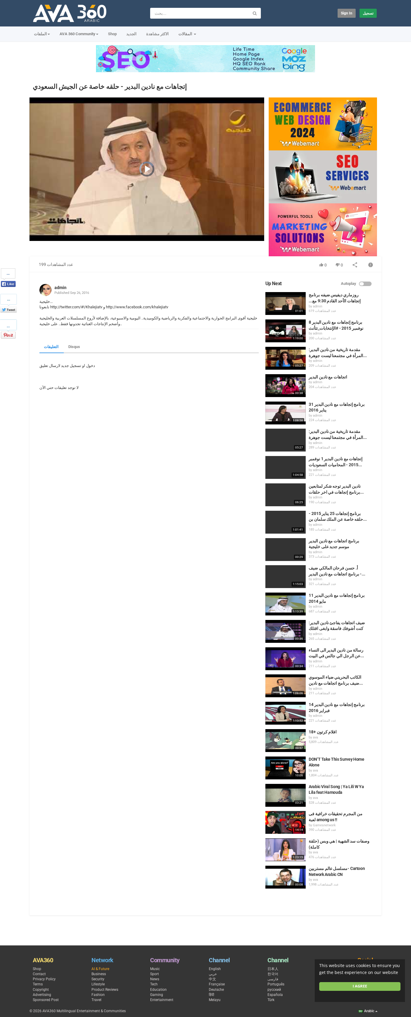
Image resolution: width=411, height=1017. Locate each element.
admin (60, 287)
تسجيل (368, 13)
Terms (38, 984)
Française (217, 984)
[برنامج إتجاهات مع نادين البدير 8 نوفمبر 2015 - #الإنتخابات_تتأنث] (285, 330)
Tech (154, 984)
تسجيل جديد (71, 365)
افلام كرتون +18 (323, 731)
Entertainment (161, 1000)
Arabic (369, 1011)
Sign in (346, 13)
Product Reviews (104, 990)
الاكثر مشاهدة (157, 34)
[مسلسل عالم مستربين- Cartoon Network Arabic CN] (285, 877)
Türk (270, 1000)
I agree (360, 986)
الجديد (131, 34)
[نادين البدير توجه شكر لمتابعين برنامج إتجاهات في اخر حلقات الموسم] (285, 494)
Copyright (41, 990)
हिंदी (211, 995)
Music (155, 969)
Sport (154, 974)
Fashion (98, 995)
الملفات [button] (40, 34)
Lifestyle (98, 984)
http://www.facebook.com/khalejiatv (137, 307)
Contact (39, 974)
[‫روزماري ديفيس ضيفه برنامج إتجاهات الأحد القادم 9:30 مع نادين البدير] (285, 303)
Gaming (156, 995)
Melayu (215, 1000)
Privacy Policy (44, 979)
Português (275, 984)
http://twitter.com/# (66, 307)
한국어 (272, 974)
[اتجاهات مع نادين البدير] (285, 385)
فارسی (272, 979)
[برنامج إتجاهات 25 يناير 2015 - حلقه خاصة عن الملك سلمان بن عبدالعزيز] (285, 522)
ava (315, 737)
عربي (213, 974)
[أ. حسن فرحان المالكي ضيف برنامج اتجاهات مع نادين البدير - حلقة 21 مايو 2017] (285, 576)
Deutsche (216, 990)
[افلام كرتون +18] (285, 740)
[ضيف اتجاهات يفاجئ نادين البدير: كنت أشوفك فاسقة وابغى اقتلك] (285, 631)
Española (275, 995)
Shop (112, 34)
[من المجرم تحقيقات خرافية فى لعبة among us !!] (285, 822)
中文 (212, 979)
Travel (96, 1000)
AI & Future (100, 969)
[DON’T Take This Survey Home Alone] (285, 768)
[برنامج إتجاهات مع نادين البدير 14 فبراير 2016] (285, 713)
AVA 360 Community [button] (77, 34)
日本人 (272, 969)
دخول (90, 365)
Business (98, 974)
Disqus (74, 346)
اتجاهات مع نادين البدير (328, 376)
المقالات (185, 34)
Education (158, 990)
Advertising (42, 995)
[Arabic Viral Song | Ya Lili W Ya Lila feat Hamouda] (285, 795)
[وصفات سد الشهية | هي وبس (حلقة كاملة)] (285, 849)
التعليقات (51, 346)
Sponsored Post (46, 1000)
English (215, 969)
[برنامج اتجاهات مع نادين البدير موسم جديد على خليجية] (285, 549)
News (154, 979)
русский (274, 990)
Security (97, 979)
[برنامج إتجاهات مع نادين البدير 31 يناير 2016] (285, 413)
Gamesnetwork (324, 825)
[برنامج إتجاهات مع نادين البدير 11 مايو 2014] (285, 604)
